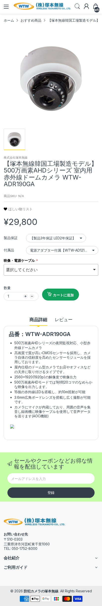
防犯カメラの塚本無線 (41, 591)
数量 (7, 288)
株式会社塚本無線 (15, 157)
